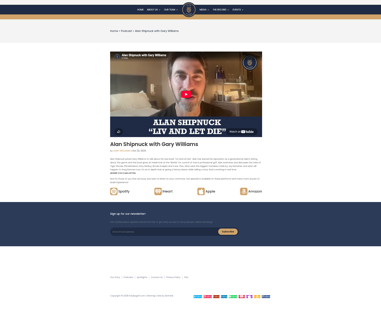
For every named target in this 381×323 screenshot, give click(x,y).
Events (237, 9)
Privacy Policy (173, 277)
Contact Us (157, 277)
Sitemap (151, 295)
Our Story (115, 277)
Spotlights (142, 277)
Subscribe (228, 231)
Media (203, 9)
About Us (152, 9)
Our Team (169, 9)
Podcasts (128, 277)
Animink (169, 295)
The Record (219, 9)
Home (140, 9)
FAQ (186, 277)
